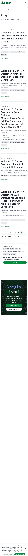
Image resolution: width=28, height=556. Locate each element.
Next (10, 236)
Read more (5, 58)
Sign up (15, 262)
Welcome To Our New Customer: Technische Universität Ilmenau (13, 164)
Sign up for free (14, 305)
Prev (11, 233)
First (4, 233)
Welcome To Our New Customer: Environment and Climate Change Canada (14, 37)
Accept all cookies (19, 554)
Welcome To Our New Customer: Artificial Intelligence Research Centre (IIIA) (12, 75)
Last (17, 236)
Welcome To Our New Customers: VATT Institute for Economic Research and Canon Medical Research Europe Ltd (13, 199)
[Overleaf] (6, 2)
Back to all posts (6, 9)
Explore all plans (14, 309)
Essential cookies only (7, 554)
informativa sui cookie (19, 551)
